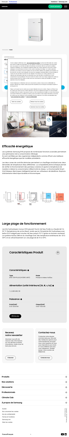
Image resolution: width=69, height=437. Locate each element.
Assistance (54, 2)
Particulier (5, 2)
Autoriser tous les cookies (37, 106)
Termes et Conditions (8, 417)
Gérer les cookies (16, 101)
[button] (34, 377)
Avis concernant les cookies (10, 411)
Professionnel (13, 2)
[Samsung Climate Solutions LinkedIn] (65, 434)
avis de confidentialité (31, 96)
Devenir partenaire (55, 6)
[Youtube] (62, 434)
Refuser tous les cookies (37, 101)
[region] (34, 85)
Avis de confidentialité (8, 414)
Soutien (4, 409)
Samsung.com (63, 2)
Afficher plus (15, 316)
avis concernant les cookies (33, 62)
